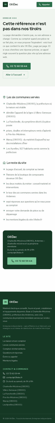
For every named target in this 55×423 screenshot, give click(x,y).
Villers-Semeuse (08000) (14, 390)
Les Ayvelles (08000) (12, 404)
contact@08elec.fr (15, 252)
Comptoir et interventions (14, 349)
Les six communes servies (14, 345)
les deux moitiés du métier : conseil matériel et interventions (28, 185)
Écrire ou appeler (10, 356)
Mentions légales (10, 360)
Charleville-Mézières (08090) (16, 386)
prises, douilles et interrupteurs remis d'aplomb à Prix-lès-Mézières (28, 132)
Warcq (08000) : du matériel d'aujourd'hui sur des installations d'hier (28, 141)
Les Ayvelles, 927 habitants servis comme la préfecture (27, 150)
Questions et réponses (12, 352)
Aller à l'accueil (14, 74)
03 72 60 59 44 (18, 66)
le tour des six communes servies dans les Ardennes (26, 194)
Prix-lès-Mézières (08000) (15, 397)
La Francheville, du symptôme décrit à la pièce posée (28, 123)
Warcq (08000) (10, 401)
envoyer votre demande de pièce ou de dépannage (25, 212)
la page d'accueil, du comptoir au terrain (25, 169)
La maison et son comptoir (14, 341)
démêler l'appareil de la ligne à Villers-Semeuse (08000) (28, 114)
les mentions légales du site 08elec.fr (24, 219)
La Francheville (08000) (14, 393)
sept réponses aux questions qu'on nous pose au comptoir (28, 203)
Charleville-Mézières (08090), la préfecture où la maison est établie (29, 105)
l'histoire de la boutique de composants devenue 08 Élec (25, 176)
